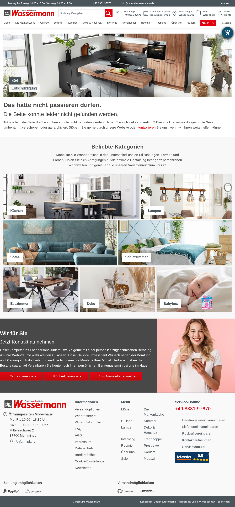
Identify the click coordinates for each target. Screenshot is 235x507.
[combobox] (81, 13)
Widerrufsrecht (85, 416)
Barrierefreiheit (85, 455)
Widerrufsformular (88, 422)
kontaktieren (146, 127)
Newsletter (82, 468)
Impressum (83, 442)
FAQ (78, 429)
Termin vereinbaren (24, 376)
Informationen (86, 402)
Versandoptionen (87, 409)
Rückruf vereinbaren (68, 376)
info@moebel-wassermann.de (137, 3)
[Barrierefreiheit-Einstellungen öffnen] (227, 32)
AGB (78, 435)
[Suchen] (109, 13)
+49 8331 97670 (102, 3)
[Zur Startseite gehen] (29, 13)
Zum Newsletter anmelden (117, 376)
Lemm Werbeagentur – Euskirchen (211, 501)
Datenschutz (84, 448)
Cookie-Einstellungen (90, 461)
